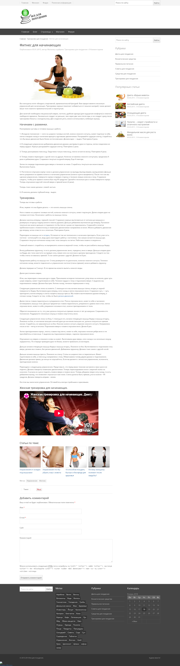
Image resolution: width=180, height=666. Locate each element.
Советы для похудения (124, 69)
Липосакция (76, 617)
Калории (60, 613)
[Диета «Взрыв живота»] (120, 97)
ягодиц (47, 235)
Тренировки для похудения (37, 39)
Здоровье (83, 606)
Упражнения (32, 481)
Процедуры (78, 628)
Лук (84, 617)
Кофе (67, 617)
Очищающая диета (136, 113)
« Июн (134, 621)
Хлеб (79, 640)
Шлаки (76, 644)
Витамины (60, 598)
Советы (71, 632)
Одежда (68, 625)
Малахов (51, 49)
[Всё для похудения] (34, 16)
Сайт (22, 528)
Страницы (46, 31)
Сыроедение (61, 636)
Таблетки (73, 636)
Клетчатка (70, 613)
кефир (83, 644)
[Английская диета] (120, 106)
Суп (83, 632)
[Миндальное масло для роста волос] (120, 134)
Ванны (76, 594)
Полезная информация (61, 3)
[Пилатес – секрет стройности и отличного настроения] (120, 124)
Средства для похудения (125, 73)
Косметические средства (125, 59)
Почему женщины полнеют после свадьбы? (96, 472)
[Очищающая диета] (120, 115)
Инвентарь (61, 609)
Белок (68, 594)
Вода (69, 598)
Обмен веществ (68, 621)
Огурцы (59, 625)
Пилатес (76, 625)
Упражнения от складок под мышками (30, 471)
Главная (25, 3)
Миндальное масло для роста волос (141, 133)
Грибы (82, 602)
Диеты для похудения (124, 54)
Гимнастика (61, 602)
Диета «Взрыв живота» (138, 95)
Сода (78, 632)
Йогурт (70, 609)
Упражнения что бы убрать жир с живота (52, 471)
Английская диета (136, 104)
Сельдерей (61, 632)
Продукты (67, 628)
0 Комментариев (142, 98)
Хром (58, 644)
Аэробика (60, 594)
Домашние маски (63, 606)
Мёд (58, 621)
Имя (22, 507)
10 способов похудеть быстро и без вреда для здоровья (76, 472)
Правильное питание (124, 64)
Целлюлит (67, 644)
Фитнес (42, 481)
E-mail (23, 517)
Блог (35, 31)
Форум (45, 3)
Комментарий (25, 538)
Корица (59, 617)
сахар (58, 647)
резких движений (65, 296)
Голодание (72, 602)
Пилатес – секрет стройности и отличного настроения (142, 123)
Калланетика (81, 609)
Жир (75, 606)
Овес (79, 621)
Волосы (77, 598)
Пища (58, 628)
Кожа (78, 613)
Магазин (35, 3)
